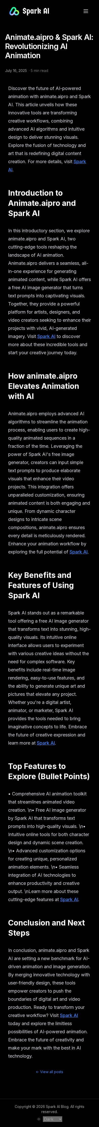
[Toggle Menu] (86, 11)
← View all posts (49, 1072)
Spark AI (46, 336)
